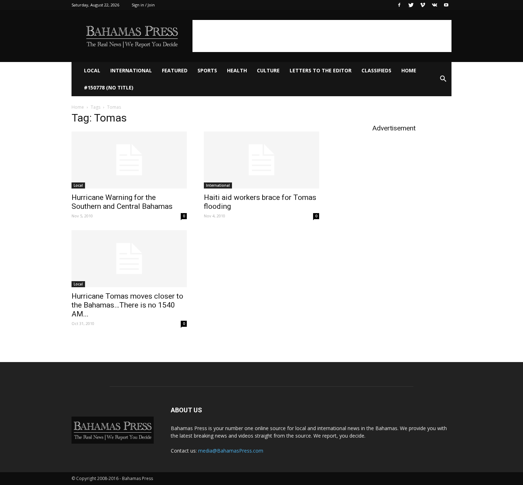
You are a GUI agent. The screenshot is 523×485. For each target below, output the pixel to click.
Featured (174, 70)
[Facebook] (399, 5)
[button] (442, 79)
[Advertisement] (321, 36)
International (131, 70)
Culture (268, 70)
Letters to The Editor (321, 70)
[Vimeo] (422, 5)
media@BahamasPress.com (230, 450)
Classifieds (376, 70)
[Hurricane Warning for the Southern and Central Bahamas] (129, 160)
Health (237, 70)
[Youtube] (446, 5)
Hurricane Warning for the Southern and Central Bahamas (122, 202)
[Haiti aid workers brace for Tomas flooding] (261, 160)
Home (408, 70)
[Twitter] (411, 5)
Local (92, 70)
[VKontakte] (434, 5)
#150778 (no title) (108, 87)
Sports (207, 70)
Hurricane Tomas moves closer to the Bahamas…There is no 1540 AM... (127, 305)
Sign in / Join (143, 4)
